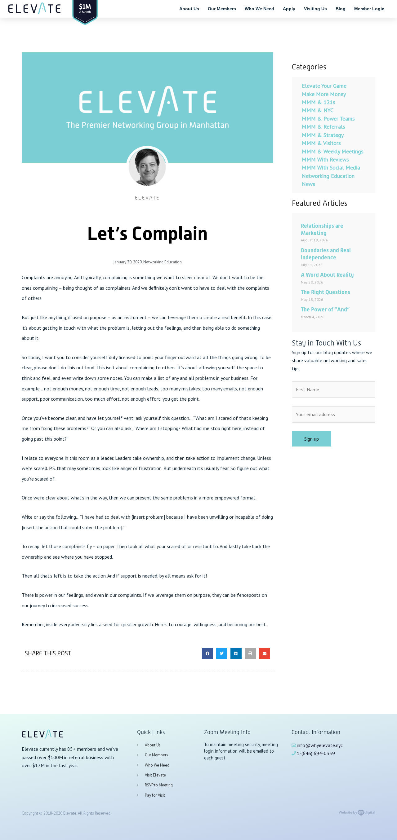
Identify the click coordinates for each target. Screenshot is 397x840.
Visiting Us (315, 8)
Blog (341, 8)
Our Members (222, 8)
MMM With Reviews (325, 159)
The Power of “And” (325, 309)
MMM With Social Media (331, 167)
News (308, 183)
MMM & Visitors (321, 143)
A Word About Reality (327, 274)
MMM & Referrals (323, 126)
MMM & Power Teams (328, 118)
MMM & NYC (317, 110)
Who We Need (259, 8)
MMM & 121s (318, 102)
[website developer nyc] (356, 815)
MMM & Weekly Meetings (333, 151)
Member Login (369, 8)
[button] (207, 653)
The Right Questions (325, 292)
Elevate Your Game (324, 85)
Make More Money (324, 94)
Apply (289, 8)
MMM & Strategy (323, 135)
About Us (189, 8)
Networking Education (162, 262)
